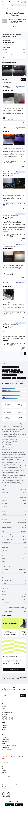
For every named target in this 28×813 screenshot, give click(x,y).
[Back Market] (14, 1)
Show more (5, 158)
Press (3, 708)
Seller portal (4, 751)
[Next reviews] (25, 353)
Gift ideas (4, 770)
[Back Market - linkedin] (12, 718)
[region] (14, 70)
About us (4, 706)
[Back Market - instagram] (3, 718)
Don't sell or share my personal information (11, 784)
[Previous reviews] (21, 353)
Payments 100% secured (7, 755)
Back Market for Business (7, 753)
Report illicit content (6, 788)
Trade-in (4, 743)
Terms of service (5, 779)
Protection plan (5, 741)
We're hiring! (4, 714)
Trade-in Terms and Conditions (8, 781)
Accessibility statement (7, 712)
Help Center (4, 727)
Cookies (4, 783)
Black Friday (4, 772)
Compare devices (6, 766)
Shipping (4, 729)
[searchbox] (19, 5)
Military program (5, 747)
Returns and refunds (6, 731)
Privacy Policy (5, 786)
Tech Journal (5, 764)
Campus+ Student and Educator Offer (10, 745)
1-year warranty (5, 739)
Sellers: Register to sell (7, 749)
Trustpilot (4, 716)
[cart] (25, 2)
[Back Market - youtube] (9, 718)
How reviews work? (8, 57)
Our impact (4, 710)
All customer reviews (6, 768)
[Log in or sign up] (22, 2)
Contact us (4, 725)
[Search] (12, 5)
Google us (16, 663)
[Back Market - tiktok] (6, 718)
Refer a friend (5, 737)
